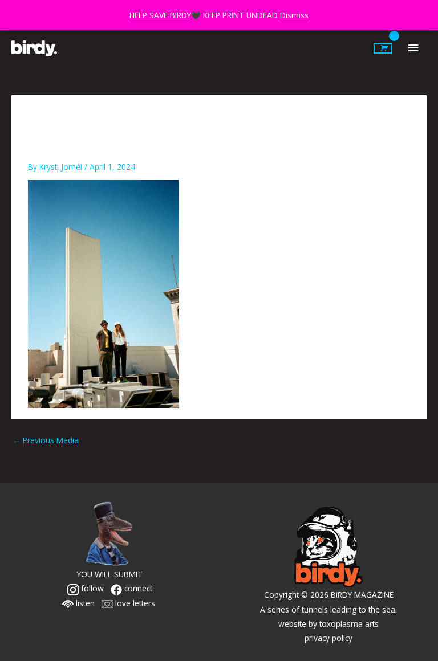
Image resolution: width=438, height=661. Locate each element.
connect (137, 588)
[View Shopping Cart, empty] (383, 48)
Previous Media (46, 440)
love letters (134, 603)
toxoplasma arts (349, 623)
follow (91, 588)
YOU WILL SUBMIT (110, 574)
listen (84, 603)
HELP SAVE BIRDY (160, 15)
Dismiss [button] (294, 15)
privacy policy (328, 638)
